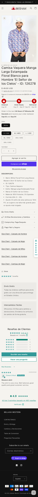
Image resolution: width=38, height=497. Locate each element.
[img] (6, 372)
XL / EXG (7, 138)
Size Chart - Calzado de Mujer (13, 241)
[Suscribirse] (30, 450)
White (6, 125)
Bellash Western (15, 493)
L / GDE (28, 133)
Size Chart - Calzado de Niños (13, 249)
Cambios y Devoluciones (13, 429)
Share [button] (6, 271)
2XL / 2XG (20, 138)
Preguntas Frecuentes (12, 438)
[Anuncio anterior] (2, 2)
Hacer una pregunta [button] (19, 359)
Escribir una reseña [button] (19, 354)
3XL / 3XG (8, 142)
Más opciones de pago (19, 169)
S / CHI (6, 133)
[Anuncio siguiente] (36, 2)
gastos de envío (8, 91)
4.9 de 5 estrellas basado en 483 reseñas (19, 400)
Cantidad (4, 147)
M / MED (17, 133)
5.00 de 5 (24, 333)
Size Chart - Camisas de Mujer (13, 264)
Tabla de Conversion (11, 433)
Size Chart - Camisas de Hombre (14, 256)
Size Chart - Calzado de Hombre (14, 234)
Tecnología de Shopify (26, 493)
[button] (2, 8)
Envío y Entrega (9, 424)
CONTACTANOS (10, 419)
